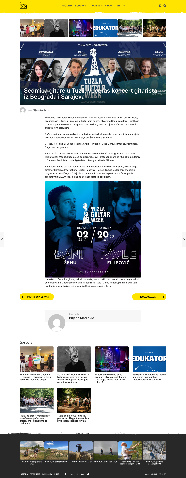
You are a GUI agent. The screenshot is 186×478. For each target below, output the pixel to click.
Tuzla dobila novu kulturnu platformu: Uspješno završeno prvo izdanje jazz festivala (73, 418)
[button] (160, 5)
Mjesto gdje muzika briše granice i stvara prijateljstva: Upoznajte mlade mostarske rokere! (110, 378)
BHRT (120, 5)
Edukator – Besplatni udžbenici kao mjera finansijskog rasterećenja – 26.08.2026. (149, 377)
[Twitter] (88, 474)
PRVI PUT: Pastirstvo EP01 (56, 462)
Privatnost (35, 474)
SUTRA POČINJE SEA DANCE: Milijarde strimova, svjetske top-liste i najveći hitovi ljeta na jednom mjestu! (73, 378)
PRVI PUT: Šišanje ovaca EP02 (32, 463)
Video (108, 5)
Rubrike (95, 5)
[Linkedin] (82, 474)
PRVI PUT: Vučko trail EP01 (105, 462)
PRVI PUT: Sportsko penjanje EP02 (154, 463)
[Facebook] (65, 474)
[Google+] (71, 474)
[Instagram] (77, 474)
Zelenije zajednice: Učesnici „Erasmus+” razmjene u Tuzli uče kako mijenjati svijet (35, 377)
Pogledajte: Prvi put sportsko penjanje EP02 (130, 463)
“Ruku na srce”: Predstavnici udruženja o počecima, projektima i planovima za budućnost (35, 419)
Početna (67, 5)
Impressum (47, 474)
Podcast (80, 5)
